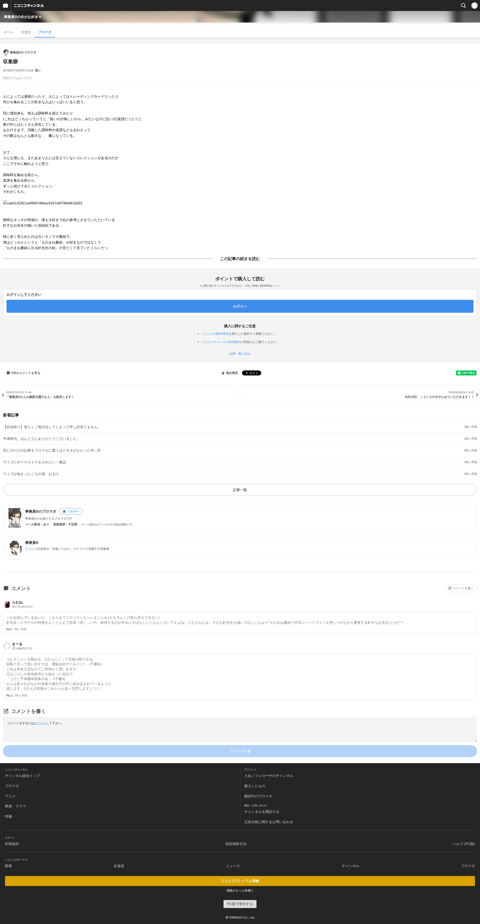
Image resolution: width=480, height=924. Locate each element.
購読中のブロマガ (258, 796)
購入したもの (254, 786)
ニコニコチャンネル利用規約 (221, 342)
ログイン (40, 723)
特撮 (8, 816)
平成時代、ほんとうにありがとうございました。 (41, 438)
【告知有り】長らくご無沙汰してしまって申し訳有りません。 (52, 427)
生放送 (26, 32)
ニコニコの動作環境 (215, 333)
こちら (276, 285)
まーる (22, 646)
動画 (8, 866)
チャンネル (350, 866)
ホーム (9, 32)
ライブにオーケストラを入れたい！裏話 (34, 462)
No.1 (9, 629)
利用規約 (12, 844)
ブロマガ (44, 32)
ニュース (233, 866)
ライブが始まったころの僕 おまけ (31, 474)
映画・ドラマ (15, 806)
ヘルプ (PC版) (464, 844)
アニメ (10, 796)
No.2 (9, 695)
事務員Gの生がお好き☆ (23, 16)
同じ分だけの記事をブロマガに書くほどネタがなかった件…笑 (51, 450)
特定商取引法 (236, 844)
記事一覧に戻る (240, 353)
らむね (22, 604)
